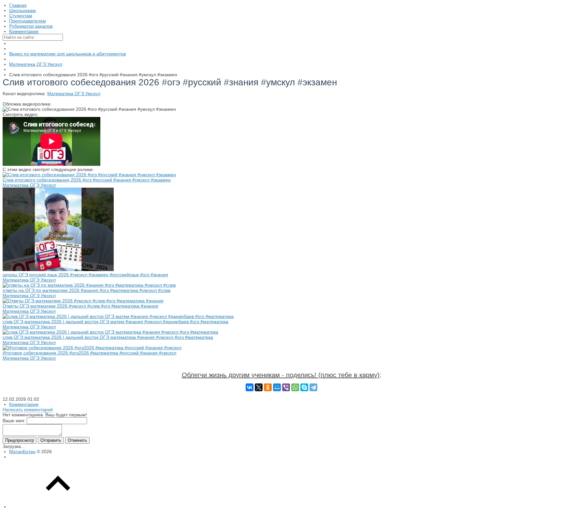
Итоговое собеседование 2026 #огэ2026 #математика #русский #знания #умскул (89, 352)
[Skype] (304, 387)
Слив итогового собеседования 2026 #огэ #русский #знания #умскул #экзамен (87, 179)
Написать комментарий (28, 409)
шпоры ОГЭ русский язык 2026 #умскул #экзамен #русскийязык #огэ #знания (85, 274)
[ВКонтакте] (249, 387)
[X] (259, 387)
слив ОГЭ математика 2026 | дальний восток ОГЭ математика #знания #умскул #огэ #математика (108, 337)
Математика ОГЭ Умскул (73, 93)
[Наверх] (58, 506)
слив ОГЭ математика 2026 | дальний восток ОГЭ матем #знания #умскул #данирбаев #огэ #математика (115, 321)
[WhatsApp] (295, 387)
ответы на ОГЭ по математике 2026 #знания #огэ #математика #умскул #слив (86, 290)
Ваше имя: (14, 420)
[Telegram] (313, 387)
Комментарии (23, 404)
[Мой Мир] (277, 387)
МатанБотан (22, 451)
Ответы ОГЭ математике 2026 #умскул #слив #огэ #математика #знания (80, 306)
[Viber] (286, 387)
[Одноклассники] (268, 387)
